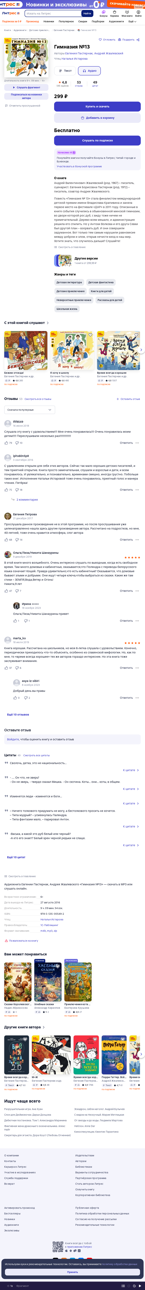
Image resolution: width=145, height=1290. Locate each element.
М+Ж (35, 1077)
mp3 (50, 930)
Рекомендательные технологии (94, 1224)
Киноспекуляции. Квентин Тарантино (96, 1131)
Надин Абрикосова (16, 1007)
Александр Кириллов (47, 1007)
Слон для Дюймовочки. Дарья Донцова (27, 1114)
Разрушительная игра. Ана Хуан (23, 1109)
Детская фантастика (101, 282)
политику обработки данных (119, 1264)
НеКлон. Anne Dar (84, 1126)
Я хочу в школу (59, 372)
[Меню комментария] (137, 621)
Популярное (66, 21)
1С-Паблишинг (49, 925)
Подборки (98, 21)
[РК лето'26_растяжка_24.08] (72, 4)
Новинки (49, 21)
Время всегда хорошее (111, 372)
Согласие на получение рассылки (96, 1219)
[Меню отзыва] (137, 443)
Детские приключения (71, 291)
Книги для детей (101, 291)
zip (55, 930)
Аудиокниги (116, 21)
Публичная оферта (87, 1207)
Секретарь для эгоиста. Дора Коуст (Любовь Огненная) (37, 1135)
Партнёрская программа (90, 1178)
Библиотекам (83, 1166)
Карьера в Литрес (15, 1166)
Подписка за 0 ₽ (11, 21)
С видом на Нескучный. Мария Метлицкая (99, 1114)
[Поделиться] (139, 39)
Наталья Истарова (51, 919)
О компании (11, 1155)
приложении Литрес (79, 1246)
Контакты (10, 1161)
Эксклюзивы (11, 1230)
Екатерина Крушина (76, 1007)
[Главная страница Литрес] (11, 13)
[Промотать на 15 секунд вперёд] (134, 1286)
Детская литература (69, 282)
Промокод (32, 21)
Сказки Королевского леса (17, 1004)
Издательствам (84, 1155)
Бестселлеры (12, 1213)
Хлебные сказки (44, 1004)
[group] (72, 424)
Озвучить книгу (85, 1189)
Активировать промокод (19, 1207)
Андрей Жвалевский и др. (114, 1080)
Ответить (126, 443)
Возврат (9, 1183)
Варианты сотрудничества (91, 1172)
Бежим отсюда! (14, 372)
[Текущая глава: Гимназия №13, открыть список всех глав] (123, 1286)
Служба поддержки (16, 1178)
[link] (67, 422)
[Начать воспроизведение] (140, 1286)
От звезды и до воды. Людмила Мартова (98, 1120)
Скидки (82, 21)
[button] (62, 83)
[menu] (29, 410)
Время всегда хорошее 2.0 (16, 1077)
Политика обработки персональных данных (102, 1213)
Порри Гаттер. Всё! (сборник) (114, 1077)
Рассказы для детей (110, 300)
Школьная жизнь (67, 309)
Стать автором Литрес (89, 1183)
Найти (87, 13)
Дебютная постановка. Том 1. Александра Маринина (35, 1120)
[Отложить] (43, 334)
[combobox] (53, 13)
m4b (43, 930)
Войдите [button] (13, 739)
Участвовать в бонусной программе (79, 166)
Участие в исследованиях (20, 1172)
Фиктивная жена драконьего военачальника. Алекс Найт (34, 1127)
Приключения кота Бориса (78, 1004)
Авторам (80, 1161)
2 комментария (27, 500)
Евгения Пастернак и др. (19, 376)
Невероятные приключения (74, 300)
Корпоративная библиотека (92, 1195)
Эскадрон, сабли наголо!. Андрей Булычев (99, 1109)
